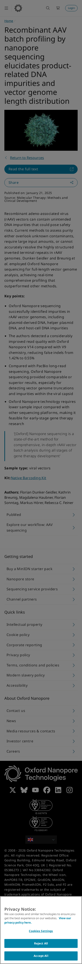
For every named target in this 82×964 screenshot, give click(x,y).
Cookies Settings (41, 931)
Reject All (41, 943)
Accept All (41, 956)
